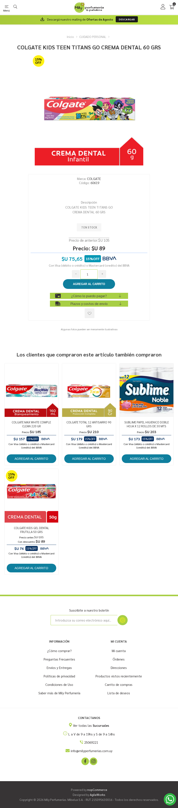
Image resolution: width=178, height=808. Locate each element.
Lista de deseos (118, 693)
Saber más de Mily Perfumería (59, 693)
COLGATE (94, 178)
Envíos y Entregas (59, 668)
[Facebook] (84, 761)
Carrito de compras (118, 684)
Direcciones (119, 668)
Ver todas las (91, 725)
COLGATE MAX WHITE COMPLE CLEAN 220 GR (31, 424)
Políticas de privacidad (59, 676)
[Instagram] (93, 761)
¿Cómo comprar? (59, 651)
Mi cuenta (119, 651)
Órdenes (119, 659)
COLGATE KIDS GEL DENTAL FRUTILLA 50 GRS (31, 530)
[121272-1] (146, 390)
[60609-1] (89, 390)
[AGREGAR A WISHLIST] (89, 313)
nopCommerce (97, 790)
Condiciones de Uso (59, 684)
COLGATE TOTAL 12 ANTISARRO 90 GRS (88, 424)
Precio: (81, 248)
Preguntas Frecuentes (59, 659)
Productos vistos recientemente (119, 676)
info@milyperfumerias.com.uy (91, 751)
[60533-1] (31, 390)
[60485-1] (31, 496)
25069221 (91, 742)
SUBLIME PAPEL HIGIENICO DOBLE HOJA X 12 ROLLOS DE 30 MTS (146, 424)
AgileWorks (97, 795)
